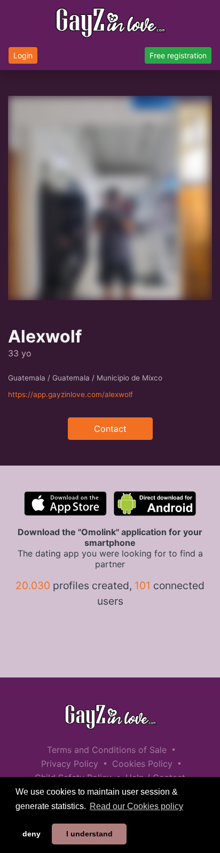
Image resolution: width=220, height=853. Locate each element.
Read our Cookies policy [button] (136, 806)
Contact (110, 428)
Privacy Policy (69, 763)
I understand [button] (89, 833)
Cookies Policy (142, 763)
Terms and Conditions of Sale (107, 749)
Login (23, 55)
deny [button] (31, 833)
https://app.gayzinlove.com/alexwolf (70, 394)
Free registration (178, 55)
